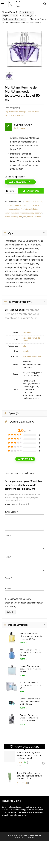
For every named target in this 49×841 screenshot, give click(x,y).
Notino (11, 191)
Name (8, 578)
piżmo (19, 217)
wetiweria (37, 217)
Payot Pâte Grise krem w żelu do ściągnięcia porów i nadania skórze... (29, 776)
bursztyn (18, 205)
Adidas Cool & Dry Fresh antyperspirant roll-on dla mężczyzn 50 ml (29, 755)
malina (7, 217)
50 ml (25, 346)
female (26, 351)
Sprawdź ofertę (31, 191)
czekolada (35, 205)
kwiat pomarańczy (27, 213)
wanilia (30, 217)
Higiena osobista (10, 16)
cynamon (26, 205)
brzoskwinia (9, 205)
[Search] (45, 3)
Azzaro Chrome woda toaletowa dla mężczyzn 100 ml (31, 669)
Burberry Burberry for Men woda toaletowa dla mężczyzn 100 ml (31, 636)
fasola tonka (26, 209)
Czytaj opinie (19, 128)
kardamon (15, 213)
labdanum (38, 213)
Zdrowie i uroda (26, 12)
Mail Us (31, 837)
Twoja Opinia (11, 512)
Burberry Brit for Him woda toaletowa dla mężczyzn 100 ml (29, 718)
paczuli (14, 217)
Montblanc (27, 333)
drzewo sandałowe (12, 209)
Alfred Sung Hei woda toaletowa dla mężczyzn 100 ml (31, 652)
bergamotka (37, 202)
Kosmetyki (27, 16)
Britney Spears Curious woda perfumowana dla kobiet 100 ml (30, 701)
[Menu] (3, 3)
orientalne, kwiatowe (32, 356)
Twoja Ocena (11, 504)
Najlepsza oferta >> (20, 182)
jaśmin (7, 213)
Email (8, 588)
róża (25, 217)
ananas (29, 202)
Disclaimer (19, 837)
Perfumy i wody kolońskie (14, 19)
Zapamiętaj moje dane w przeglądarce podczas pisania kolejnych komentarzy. (24, 603)
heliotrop (35, 209)
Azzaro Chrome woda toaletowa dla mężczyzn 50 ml (31, 685)
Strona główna (8, 12)
